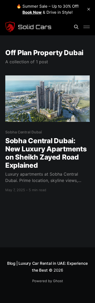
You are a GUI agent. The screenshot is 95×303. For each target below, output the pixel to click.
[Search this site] (76, 27)
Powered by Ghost (47, 281)
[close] (88, 9)
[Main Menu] (87, 27)
